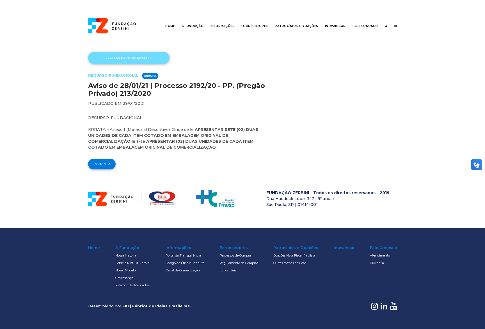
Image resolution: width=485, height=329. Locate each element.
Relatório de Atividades (132, 285)
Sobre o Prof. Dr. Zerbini (132, 263)
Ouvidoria (377, 263)
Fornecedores (254, 26)
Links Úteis (228, 270)
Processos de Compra (235, 255)
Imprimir (102, 164)
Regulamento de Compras (239, 263)
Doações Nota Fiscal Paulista (294, 255)
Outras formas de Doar (289, 263)
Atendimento (380, 255)
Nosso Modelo (125, 270)
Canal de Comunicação (183, 270)
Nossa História (125, 255)
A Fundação (192, 26)
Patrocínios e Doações (296, 26)
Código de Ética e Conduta (185, 263)
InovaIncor (335, 26)
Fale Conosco (365, 26)
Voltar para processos (128, 58)
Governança (124, 278)
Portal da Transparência (183, 255)
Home (170, 26)
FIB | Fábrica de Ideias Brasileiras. (156, 306)
